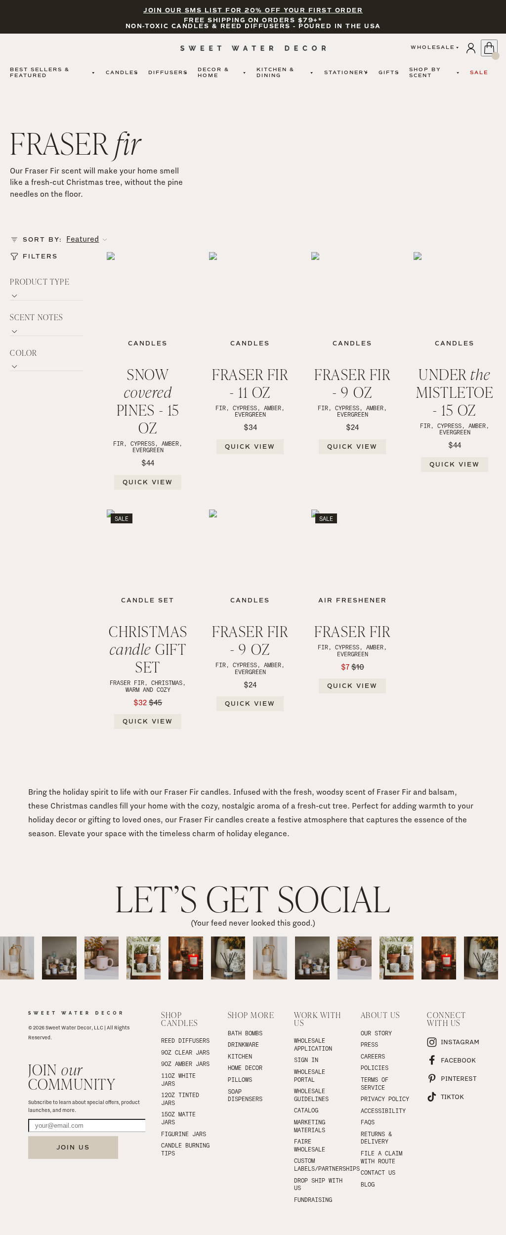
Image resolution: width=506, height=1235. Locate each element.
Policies (374, 1067)
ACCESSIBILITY (383, 1110)
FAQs (368, 1121)
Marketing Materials (311, 1125)
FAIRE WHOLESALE (309, 1145)
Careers (373, 1056)
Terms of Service (376, 1083)
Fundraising (313, 1199)
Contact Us (378, 1172)
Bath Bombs (245, 1032)
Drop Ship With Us (319, 1184)
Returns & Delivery (378, 1137)
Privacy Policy (385, 1098)
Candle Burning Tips (186, 1149)
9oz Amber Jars (185, 1063)
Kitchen (240, 1056)
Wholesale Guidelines (311, 1094)
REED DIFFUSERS (185, 1040)
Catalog (306, 1110)
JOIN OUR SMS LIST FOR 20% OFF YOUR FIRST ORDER (253, 10)
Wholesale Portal (311, 1075)
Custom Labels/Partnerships (319, 1164)
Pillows (240, 1079)
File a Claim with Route (383, 1157)
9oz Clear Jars (185, 1052)
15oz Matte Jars (180, 1117)
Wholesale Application (313, 1044)
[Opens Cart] (489, 48)
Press (369, 1044)
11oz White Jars (180, 1079)
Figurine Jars (183, 1133)
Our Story (376, 1032)
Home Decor (245, 1067)
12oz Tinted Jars (182, 1098)
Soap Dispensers (245, 1095)
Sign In (306, 1059)
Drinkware (243, 1044)
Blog (368, 1184)
